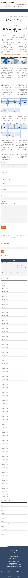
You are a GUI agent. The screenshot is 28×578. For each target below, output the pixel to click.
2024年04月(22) (4, 358)
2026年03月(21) (4, 296)
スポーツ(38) (4, 529)
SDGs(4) (3, 518)
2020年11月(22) (4, 467)
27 (6, 274)
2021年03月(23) (4, 456)
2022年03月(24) (4, 424)
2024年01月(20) (4, 366)
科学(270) (3, 510)
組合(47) (3, 532)
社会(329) (3, 526)
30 (17, 274)
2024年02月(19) (4, 363)
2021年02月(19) (4, 459)
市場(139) (3, 507)
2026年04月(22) (4, 293)
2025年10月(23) (4, 309)
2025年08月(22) (4, 315)
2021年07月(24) (4, 446)
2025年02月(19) (4, 331)
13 (6, 270)
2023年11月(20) (4, 371)
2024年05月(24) (4, 355)
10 (21, 267)
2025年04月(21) (4, 325)
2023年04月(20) (4, 390)
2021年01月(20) (4, 462)
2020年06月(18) (4, 480)
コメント (8, 202)
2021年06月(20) (4, 448)
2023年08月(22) (4, 379)
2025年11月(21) (4, 307)
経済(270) (3, 513)
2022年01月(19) (4, 430)
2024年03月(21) (4, 360)
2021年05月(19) (4, 451)
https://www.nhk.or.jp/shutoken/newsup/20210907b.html (14, 54)
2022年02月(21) (4, 427)
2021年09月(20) (4, 440)
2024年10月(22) (4, 341)
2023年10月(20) (4, 374)
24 (21, 272)
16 (17, 270)
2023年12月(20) (4, 368)
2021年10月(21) (4, 438)
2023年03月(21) (4, 392)
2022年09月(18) (4, 408)
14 (10, 270)
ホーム (18, 14)
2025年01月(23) (4, 333)
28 (10, 274)
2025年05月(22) (4, 323)
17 (21, 270)
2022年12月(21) (4, 400)
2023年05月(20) (4, 387)
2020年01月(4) (4, 494)
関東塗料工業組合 (7, 2)
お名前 (3, 183)
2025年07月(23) (4, 317)
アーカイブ (4, 279)
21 (10, 272)
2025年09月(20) (4, 312)
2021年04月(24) (4, 454)
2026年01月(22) (4, 301)
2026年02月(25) (4, 299)
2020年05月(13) (4, 483)
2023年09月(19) (4, 376)
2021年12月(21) (4, 432)
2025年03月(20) (4, 328)
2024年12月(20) (4, 336)
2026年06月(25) (4, 288)
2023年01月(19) (4, 398)
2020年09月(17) (4, 472)
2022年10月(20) (4, 406)
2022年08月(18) (4, 411)
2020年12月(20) (4, 464)
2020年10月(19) (4, 470)
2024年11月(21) (4, 339)
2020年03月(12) (4, 488)
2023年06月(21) (4, 384)
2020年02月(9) (4, 491)
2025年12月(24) (4, 304)
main (8, 237)
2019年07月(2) (4, 496)
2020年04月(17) (4, 486)
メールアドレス (4, 189)
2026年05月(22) (4, 291)
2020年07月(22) (4, 478)
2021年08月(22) (4, 443)
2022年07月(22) (4, 414)
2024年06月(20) (4, 352)
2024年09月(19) (4, 344)
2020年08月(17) (4, 475)
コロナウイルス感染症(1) (6, 523)
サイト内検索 (16, 571)
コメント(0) (16, 166)
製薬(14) (3, 521)
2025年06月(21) (4, 320)
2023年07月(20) (4, 382)
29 (14, 274)
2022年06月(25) (4, 416)
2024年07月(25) (4, 350)
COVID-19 (3, 162)
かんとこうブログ (23, 14)
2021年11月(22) (4, 435)
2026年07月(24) (4, 285)
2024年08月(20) (4, 347)
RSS (2, 543)
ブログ (8, 571)
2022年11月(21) (4, 403)
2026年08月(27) (4, 283)
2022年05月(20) (4, 419)
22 (14, 272)
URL (2, 195)
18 (25, 270)
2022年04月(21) (4, 422)
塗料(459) (3, 505)
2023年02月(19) (4, 395)
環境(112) (3, 534)
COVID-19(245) (4, 515)
